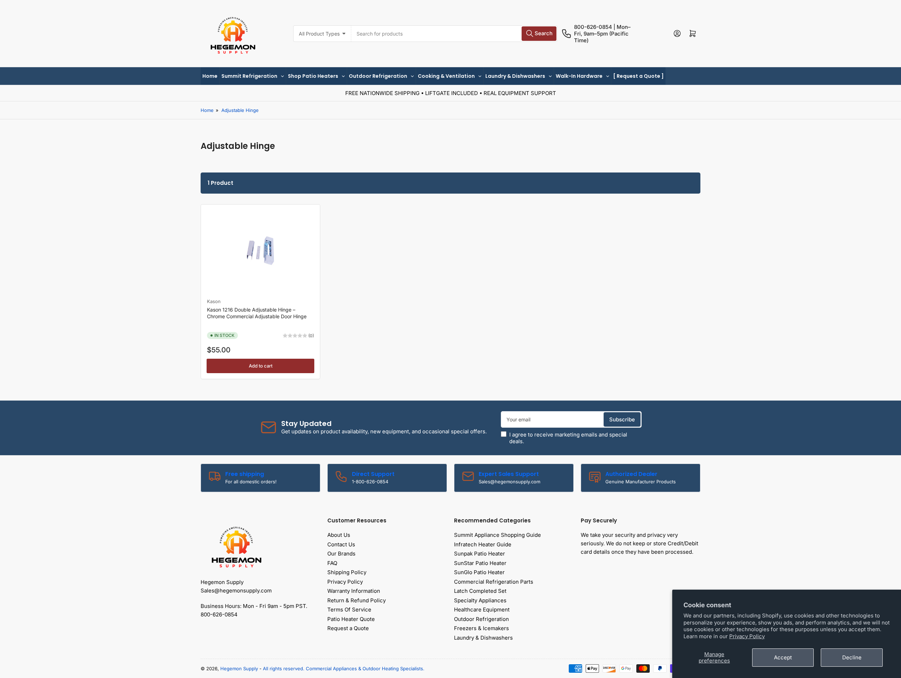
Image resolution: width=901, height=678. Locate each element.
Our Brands (341, 553)
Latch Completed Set (480, 591)
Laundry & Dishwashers (483, 637)
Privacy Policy (747, 636)
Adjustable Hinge (240, 110)
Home (207, 110)
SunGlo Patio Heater (479, 572)
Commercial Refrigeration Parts (493, 581)
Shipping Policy (346, 572)
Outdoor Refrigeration (481, 619)
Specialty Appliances (480, 600)
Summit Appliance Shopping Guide (497, 535)
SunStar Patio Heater (480, 563)
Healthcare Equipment (482, 609)
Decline (852, 657)
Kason (214, 301)
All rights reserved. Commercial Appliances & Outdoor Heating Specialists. (343, 668)
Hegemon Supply (239, 668)
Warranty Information (353, 591)
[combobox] (454, 33)
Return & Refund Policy (356, 600)
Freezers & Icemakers (481, 628)
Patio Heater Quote (351, 619)
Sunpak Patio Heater (479, 553)
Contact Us (341, 544)
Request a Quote (348, 628)
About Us (338, 535)
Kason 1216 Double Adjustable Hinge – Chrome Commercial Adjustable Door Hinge (257, 313)
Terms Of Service (349, 609)
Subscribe (622, 419)
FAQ (332, 563)
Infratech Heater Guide (482, 544)
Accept (783, 657)
